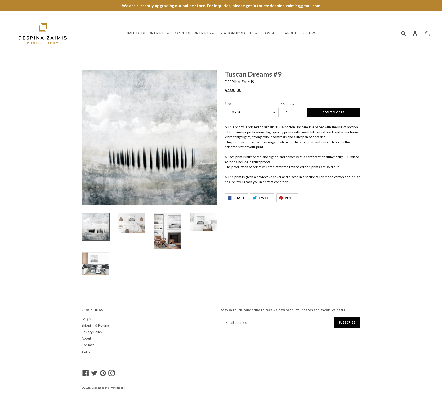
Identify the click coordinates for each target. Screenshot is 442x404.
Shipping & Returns (96, 325)
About (86, 338)
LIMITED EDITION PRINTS (149, 33)
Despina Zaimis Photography (108, 387)
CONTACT (271, 33)
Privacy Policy (92, 332)
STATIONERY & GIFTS (239, 33)
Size (228, 103)
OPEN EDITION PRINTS (196, 33)
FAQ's (86, 319)
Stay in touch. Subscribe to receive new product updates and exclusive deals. (283, 310)
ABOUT (291, 33)
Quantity (287, 103)
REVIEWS (310, 33)
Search (87, 351)
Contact (88, 345)
